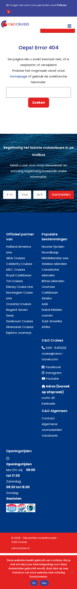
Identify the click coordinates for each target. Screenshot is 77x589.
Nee (44, 582)
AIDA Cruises (15, 258)
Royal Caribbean (18, 275)
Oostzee (48, 287)
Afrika (46, 327)
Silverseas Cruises (19, 327)
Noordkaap (50, 252)
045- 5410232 (56, 348)
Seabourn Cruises (19, 321)
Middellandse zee (55, 258)
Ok (34, 582)
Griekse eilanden (54, 264)
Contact (48, 418)
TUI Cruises (14, 281)
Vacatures (50, 435)
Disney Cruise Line (19, 287)
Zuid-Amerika (52, 321)
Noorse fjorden (53, 246)
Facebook (53, 367)
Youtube (52, 378)
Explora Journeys (18, 332)
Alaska (47, 298)
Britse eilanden (53, 281)
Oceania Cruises (18, 304)
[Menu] (69, 24)
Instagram (54, 373)
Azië (45, 304)
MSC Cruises (15, 269)
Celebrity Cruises (19, 264)
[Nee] (72, 572)
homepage (18, 76)
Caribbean (50, 292)
